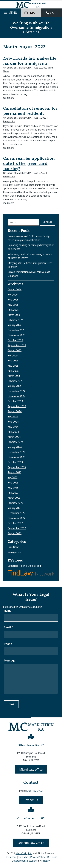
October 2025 (15, 340)
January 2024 (15, 447)
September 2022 (17, 528)
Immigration (9, 121)
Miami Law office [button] (31, 769)
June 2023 (13, 482)
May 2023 (13, 487)
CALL (53, 13)
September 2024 (17, 406)
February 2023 (15, 502)
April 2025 (13, 370)
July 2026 (13, 294)
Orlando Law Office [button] (31, 843)
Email (8, 627)
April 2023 (13, 492)
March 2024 (14, 436)
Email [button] (32, 13)
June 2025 (13, 360)
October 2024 (15, 401)
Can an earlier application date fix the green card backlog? (29, 163)
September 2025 (17, 345)
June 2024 (13, 421)
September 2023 (17, 467)
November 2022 (16, 518)
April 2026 (13, 309)
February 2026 (15, 320)
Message (9, 660)
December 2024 (16, 391)
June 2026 (13, 299)
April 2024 (13, 431)
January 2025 (15, 385)
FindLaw (45, 860)
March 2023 (14, 497)
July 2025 (13, 355)
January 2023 (14, 507)
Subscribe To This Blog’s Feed (24, 565)
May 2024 (13, 426)
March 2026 (14, 314)
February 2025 (15, 380)
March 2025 (14, 375)
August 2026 (15, 289)
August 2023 (14, 472)
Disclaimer (10, 857)
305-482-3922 (35, 790)
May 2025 (13, 365)
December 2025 (16, 330)
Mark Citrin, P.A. (24, 67)
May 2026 (13, 304)
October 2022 (15, 523)
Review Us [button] (31, 800)
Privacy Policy (37, 857)
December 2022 (16, 512)
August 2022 (15, 533)
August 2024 (15, 411)
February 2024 (15, 441)
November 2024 (16, 396)
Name (7, 610)
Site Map (23, 857)
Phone (8, 643)
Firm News (13, 547)
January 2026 (15, 325)
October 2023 (15, 462)
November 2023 (16, 457)
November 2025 (16, 335)
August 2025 (15, 350)
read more (8, 97)
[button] (10, 12)
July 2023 (12, 477)
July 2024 (13, 416)
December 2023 (16, 452)
